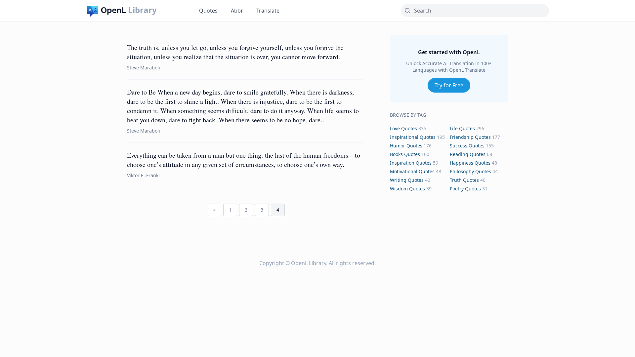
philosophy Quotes (470, 171)
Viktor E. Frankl (143, 175)
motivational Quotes (412, 171)
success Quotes (467, 145)
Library (142, 10)
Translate (267, 10)
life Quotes (462, 128)
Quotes (208, 10)
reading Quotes (468, 154)
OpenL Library (308, 263)
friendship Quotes (470, 137)
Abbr (237, 10)
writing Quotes (407, 180)
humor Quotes (406, 145)
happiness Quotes (470, 163)
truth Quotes (464, 180)
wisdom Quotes (407, 188)
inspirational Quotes (413, 137)
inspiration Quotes (411, 163)
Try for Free (449, 85)
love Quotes (403, 128)
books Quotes (405, 154)
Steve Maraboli (143, 67)
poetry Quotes (465, 188)
